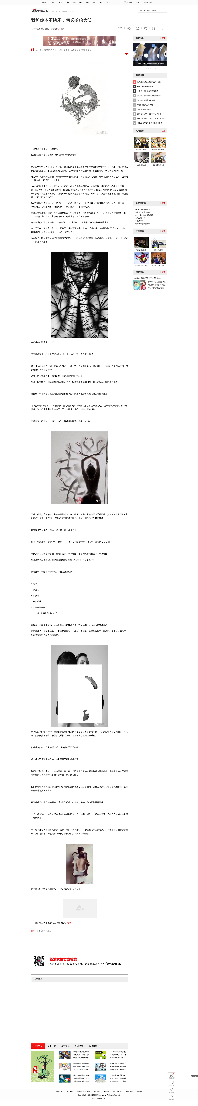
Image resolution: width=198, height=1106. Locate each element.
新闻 (53, 3)
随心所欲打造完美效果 (81, 1063)
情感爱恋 (64, 11)
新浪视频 (79, 1046)
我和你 (48, 931)
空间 (137, 28)
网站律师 (106, 1091)
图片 (94, 3)
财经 (67, 3)
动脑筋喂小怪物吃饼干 (81, 1058)
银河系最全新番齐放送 (81, 1066)
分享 (145, 28)
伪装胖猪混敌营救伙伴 (81, 1081)
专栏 (101, 3)
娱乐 (74, 3)
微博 (63, 29)
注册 (137, 2)
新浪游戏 (65, 1046)
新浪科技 (93, 1046)
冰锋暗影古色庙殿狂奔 (118, 1069)
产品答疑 (139, 1091)
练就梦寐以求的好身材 (118, 1055)
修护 (43, 931)
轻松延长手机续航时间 (118, 1052)
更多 (108, 3)
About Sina (69, 1091)
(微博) (69, 923)
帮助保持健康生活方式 (118, 1058)
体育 (60, 3)
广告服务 (79, 1091)
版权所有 (102, 1098)
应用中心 (38, 1046)
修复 (38, 931)
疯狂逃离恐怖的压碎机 (118, 1066)
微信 (129, 28)
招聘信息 (97, 1091)
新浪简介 (59, 1091)
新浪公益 (52, 1046)
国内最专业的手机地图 (118, 1075)
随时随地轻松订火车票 (118, 1081)
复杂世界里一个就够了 (81, 1069)
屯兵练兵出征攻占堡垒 (81, 1078)
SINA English (117, 1091)
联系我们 (88, 1091)
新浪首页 (45, 3)
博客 (87, 3)
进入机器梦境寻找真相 (118, 1063)
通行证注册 (129, 1091)
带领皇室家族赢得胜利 (81, 1052)
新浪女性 (54, 11)
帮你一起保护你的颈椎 (118, 1078)
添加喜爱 (153, 28)
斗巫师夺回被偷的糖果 (81, 1075)
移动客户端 (148, 3)
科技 (80, 3)
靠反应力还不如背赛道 (81, 1055)
